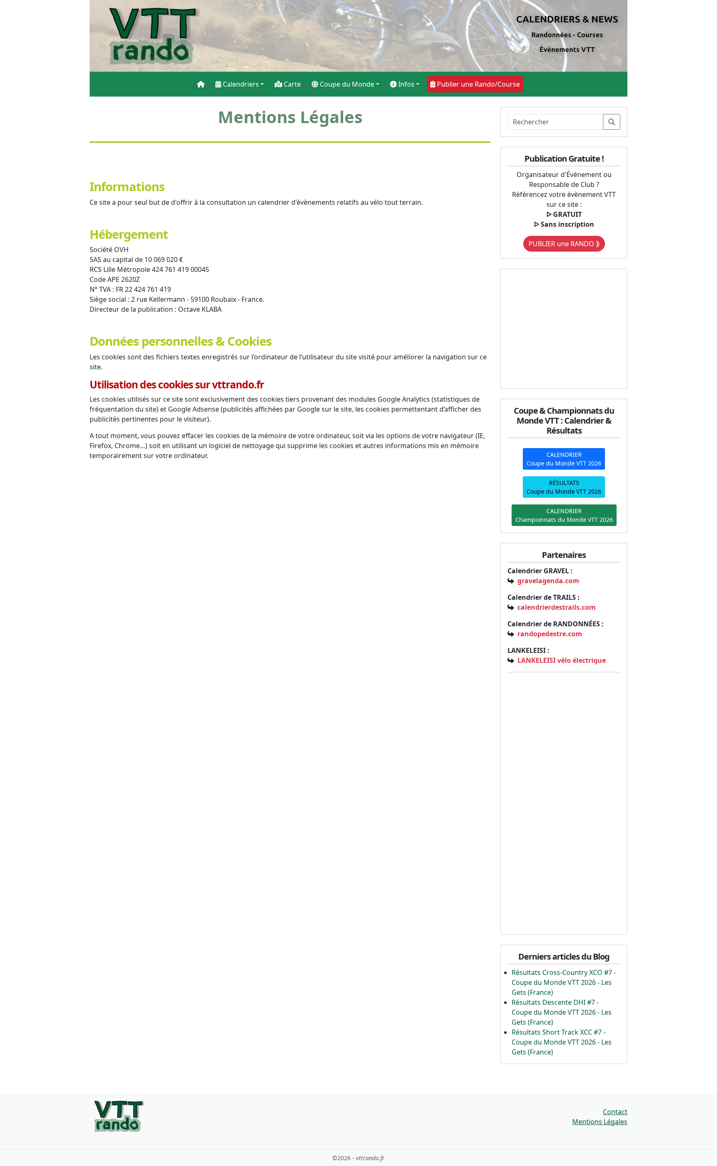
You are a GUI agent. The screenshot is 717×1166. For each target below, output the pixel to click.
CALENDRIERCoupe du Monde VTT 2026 (564, 459)
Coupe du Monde (346, 84)
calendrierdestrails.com (556, 607)
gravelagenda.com (548, 580)
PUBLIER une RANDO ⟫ (564, 243)
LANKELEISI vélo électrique (561, 660)
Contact (615, 1111)
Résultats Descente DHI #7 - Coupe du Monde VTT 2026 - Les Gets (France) (562, 1012)
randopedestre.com (549, 633)
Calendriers (240, 84)
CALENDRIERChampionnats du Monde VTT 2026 (564, 515)
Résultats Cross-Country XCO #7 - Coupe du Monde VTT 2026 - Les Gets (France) (564, 982)
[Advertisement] (559, 327)
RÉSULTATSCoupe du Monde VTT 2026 (564, 487)
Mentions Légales (599, 1121)
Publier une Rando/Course (477, 84)
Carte (291, 84)
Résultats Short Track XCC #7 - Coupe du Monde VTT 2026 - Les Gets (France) (562, 1042)
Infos (406, 84)
